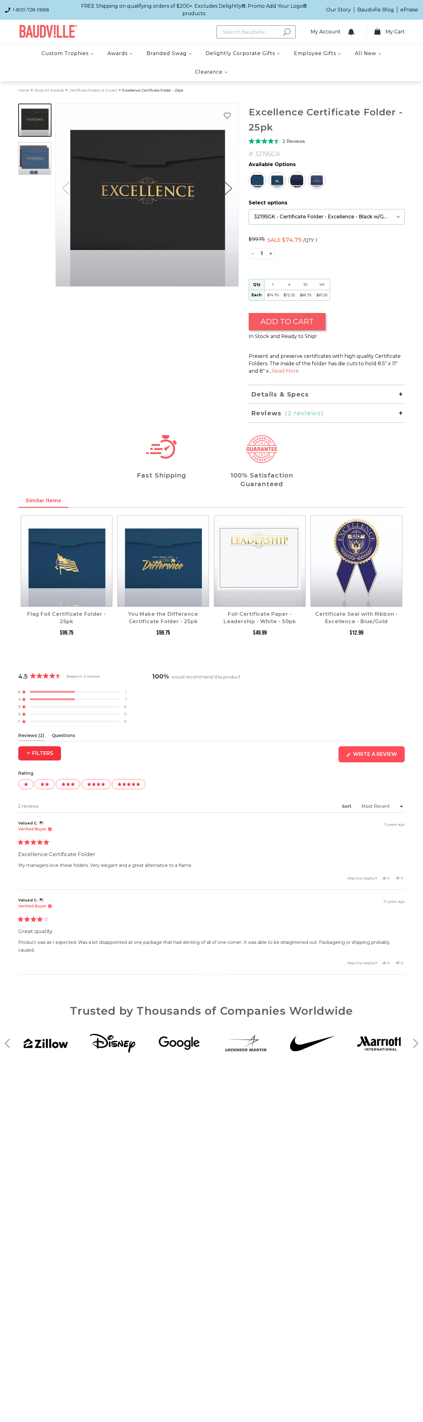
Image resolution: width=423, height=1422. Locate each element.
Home (23, 90)
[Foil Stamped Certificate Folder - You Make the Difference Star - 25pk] (316, 180)
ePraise (409, 10)
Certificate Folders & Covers (93, 90)
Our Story (338, 10)
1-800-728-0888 (31, 10)
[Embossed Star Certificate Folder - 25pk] (297, 180)
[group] (147, 195)
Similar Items (43, 500)
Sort (347, 806)
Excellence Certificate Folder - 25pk (152, 90)
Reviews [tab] (31, 736)
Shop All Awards (49, 90)
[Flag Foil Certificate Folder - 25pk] (277, 180)
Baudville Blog (375, 10)
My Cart (395, 32)
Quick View (67, 601)
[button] (228, 188)
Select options (268, 203)
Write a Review (378, 756)
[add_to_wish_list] (227, 115)
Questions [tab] (63, 736)
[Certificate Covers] (257, 180)
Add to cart (287, 321)
